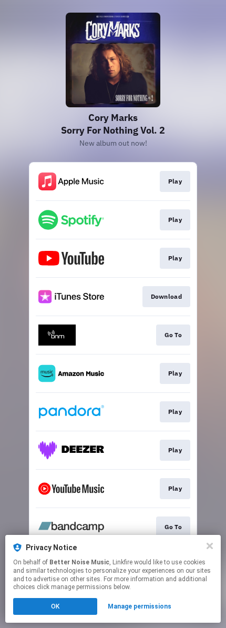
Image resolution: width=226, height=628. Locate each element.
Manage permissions (139, 606)
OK (55, 606)
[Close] (209, 546)
